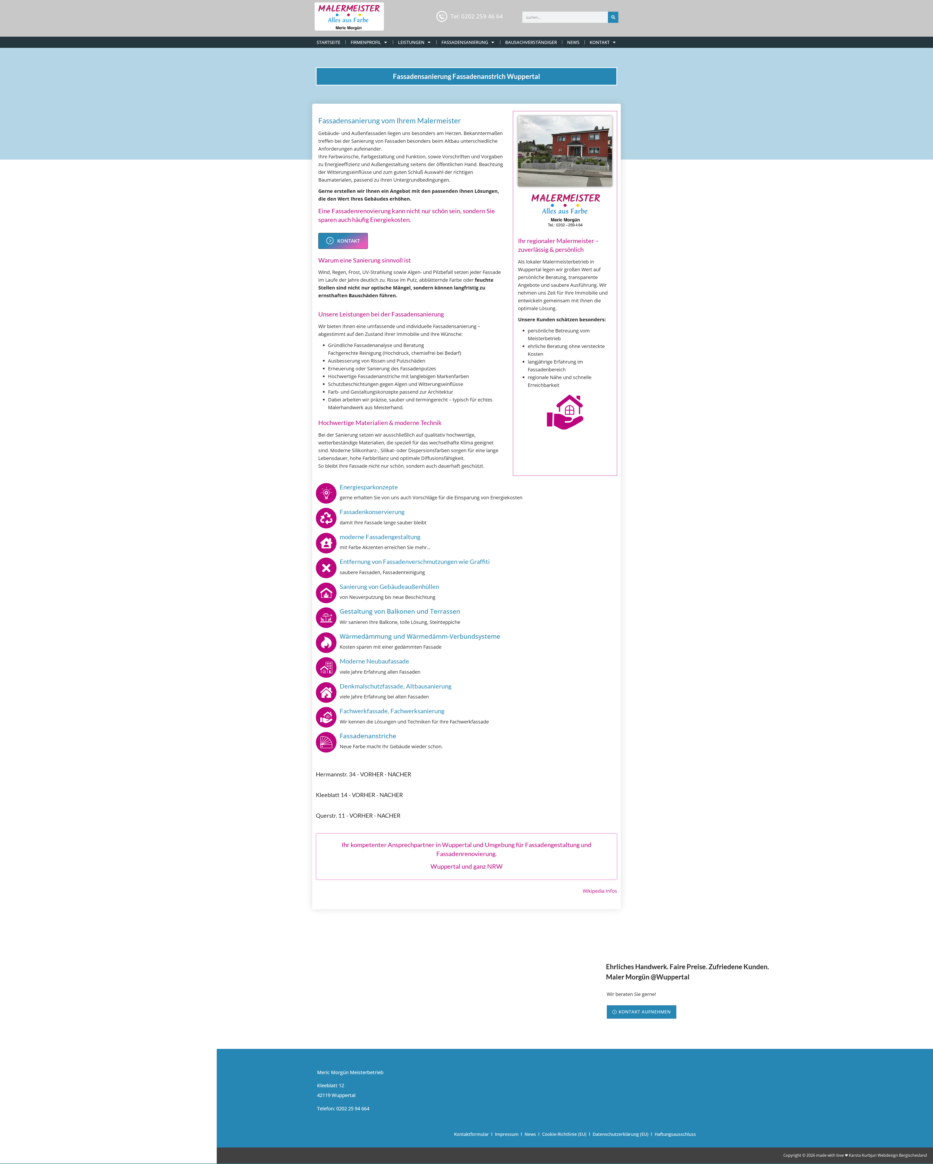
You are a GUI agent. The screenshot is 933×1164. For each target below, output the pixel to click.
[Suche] (613, 17)
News (573, 42)
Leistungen (411, 42)
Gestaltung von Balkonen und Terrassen (400, 611)
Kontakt (600, 42)
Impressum (506, 1134)
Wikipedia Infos (600, 891)
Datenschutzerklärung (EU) (620, 1134)
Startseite (328, 42)
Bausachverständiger (531, 42)
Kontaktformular (471, 1134)
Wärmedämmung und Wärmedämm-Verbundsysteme (420, 636)
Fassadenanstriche (368, 735)
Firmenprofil (366, 42)
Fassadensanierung (464, 42)
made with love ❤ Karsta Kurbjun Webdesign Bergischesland (871, 1155)
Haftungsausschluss (675, 1134)
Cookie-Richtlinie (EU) (564, 1134)
